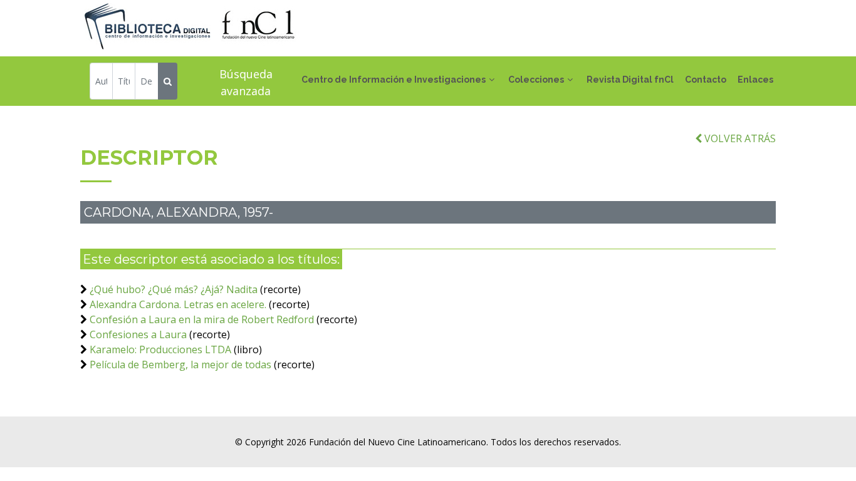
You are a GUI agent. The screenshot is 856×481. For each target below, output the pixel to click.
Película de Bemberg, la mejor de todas (180, 364)
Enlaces (755, 80)
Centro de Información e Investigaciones (393, 80)
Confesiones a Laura (138, 334)
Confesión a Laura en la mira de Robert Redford (202, 319)
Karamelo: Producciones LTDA (160, 349)
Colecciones (536, 80)
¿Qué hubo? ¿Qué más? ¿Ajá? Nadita (174, 289)
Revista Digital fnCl (630, 80)
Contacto (705, 80)
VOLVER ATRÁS (739, 138)
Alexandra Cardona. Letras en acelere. (178, 304)
